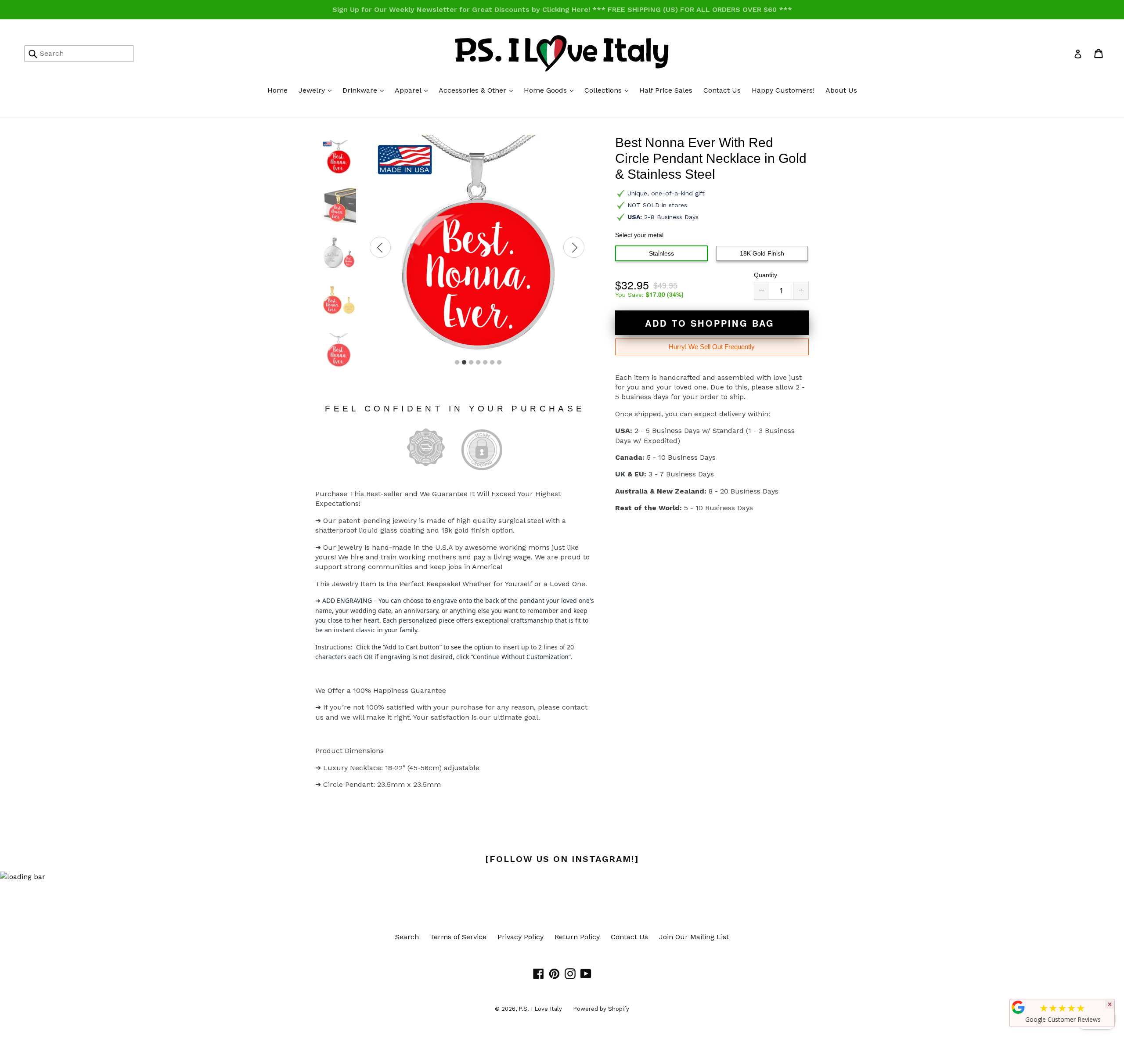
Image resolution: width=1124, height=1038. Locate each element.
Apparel (413, 90)
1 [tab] (457, 362)
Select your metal (639, 234)
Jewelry (317, 90)
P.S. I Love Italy (540, 1009)
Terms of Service (458, 937)
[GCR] (1018, 1007)
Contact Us (722, 90)
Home (277, 90)
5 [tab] (485, 362)
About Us (841, 90)
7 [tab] (499, 362)
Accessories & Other (478, 90)
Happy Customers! (783, 90)
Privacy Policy (520, 937)
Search (407, 937)
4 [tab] (478, 362)
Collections (608, 90)
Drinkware (365, 90)
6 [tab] (492, 362)
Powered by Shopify (601, 1009)
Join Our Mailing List (694, 937)
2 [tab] (464, 362)
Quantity (765, 274)
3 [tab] (471, 362)
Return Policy (577, 937)
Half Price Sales (665, 90)
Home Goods (551, 90)
